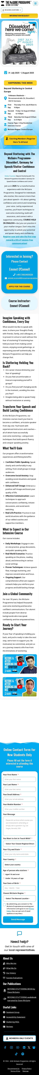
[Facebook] (5, 1047)
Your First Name (10, 774)
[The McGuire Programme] (17, 3)
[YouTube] (18, 1047)
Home (7, 176)
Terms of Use (15, 1071)
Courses (12, 176)
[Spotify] (22, 1054)
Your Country (8, 859)
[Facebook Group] (34, 1047)
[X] (29, 1047)
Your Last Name (10, 784)
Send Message (18, 919)
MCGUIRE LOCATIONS (12, 10)
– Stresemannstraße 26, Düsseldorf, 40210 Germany (21, 98)
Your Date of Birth (11, 883)
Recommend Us (13, 1069)
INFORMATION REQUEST (19, 16)
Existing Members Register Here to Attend (22, 140)
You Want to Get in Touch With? (17, 838)
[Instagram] (11, 1047)
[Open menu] (35, 3)
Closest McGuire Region (13, 893)
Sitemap (26, 1071)
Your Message (9, 814)
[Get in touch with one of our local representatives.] (19, 946)
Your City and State (11, 849)
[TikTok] (16, 1054)
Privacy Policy (26, 1069)
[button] (20, 664)
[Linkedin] (24, 1047)
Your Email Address (11, 794)
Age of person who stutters (15, 870)
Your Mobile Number (12, 804)
